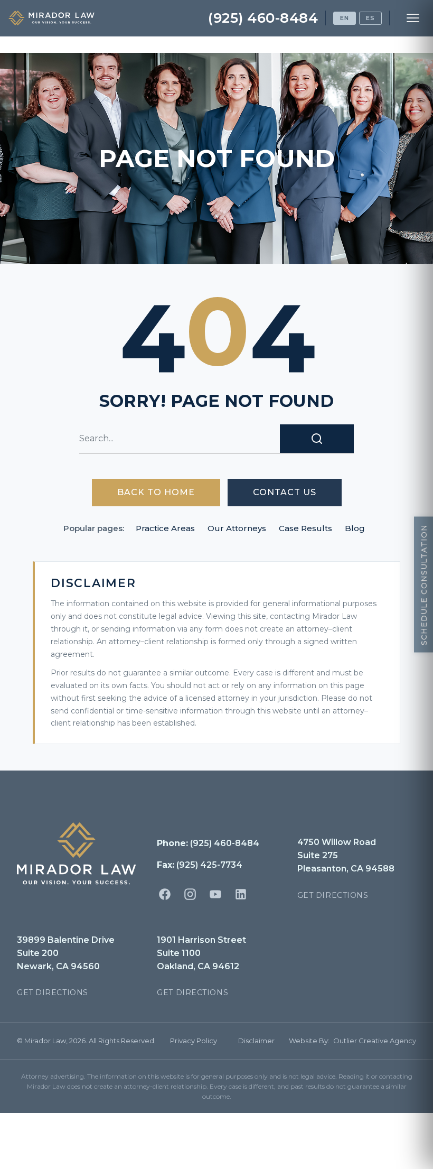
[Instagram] (190, 894)
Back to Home (156, 492)
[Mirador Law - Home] (51, 18)
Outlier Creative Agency (374, 1040)
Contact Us (284, 492)
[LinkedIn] (241, 894)
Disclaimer (256, 1040)
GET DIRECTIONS (333, 895)
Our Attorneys (237, 528)
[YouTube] (215, 894)
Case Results (305, 528)
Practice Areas (165, 528)
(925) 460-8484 (263, 18)
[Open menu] (413, 18)
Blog (355, 528)
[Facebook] (165, 894)
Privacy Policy (193, 1040)
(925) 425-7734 (209, 865)
